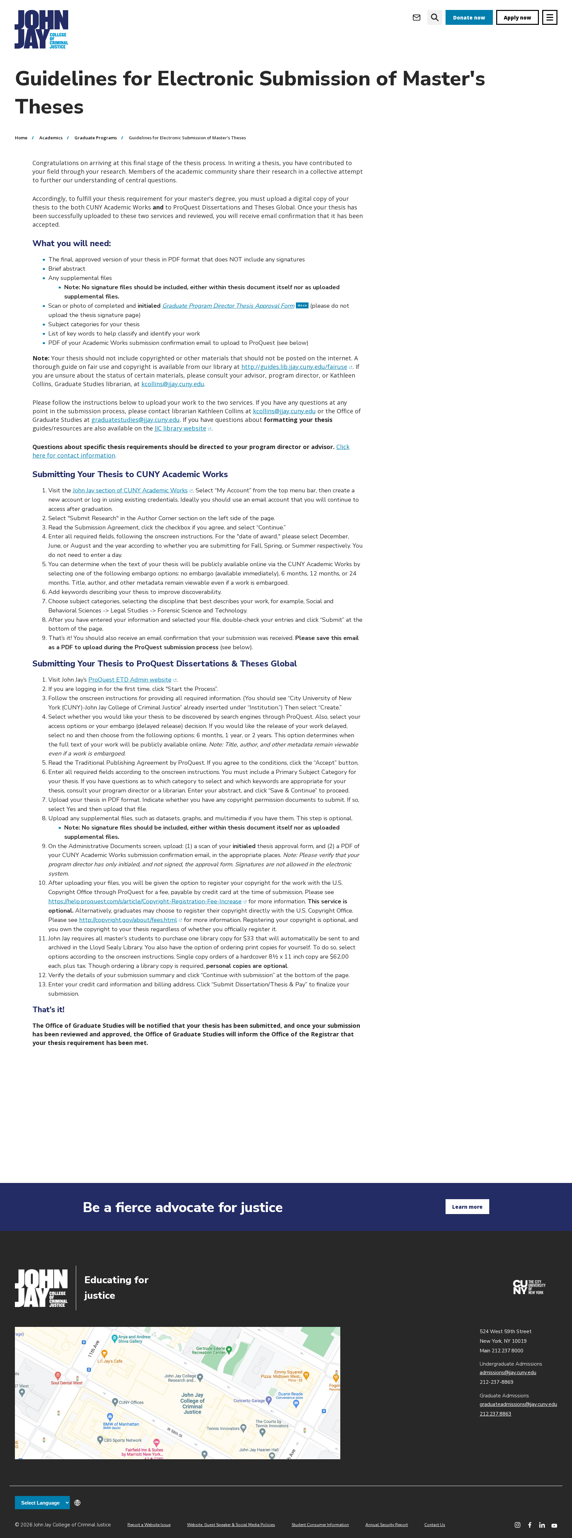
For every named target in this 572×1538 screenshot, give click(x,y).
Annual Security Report (386, 1524)
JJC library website (183, 428)
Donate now (469, 17)
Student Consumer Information (320, 1524)
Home (21, 138)
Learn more (467, 1206)
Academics (51, 138)
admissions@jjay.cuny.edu (508, 1372)
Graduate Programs (95, 138)
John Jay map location (177, 1393)
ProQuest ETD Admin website (132, 680)
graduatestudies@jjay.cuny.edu (135, 420)
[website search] (434, 17)
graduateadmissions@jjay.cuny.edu (518, 1404)
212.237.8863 (495, 1414)
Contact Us (434, 1524)
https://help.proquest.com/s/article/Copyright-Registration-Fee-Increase (147, 901)
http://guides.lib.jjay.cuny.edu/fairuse (297, 367)
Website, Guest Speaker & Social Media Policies (231, 1524)
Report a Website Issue (148, 1524)
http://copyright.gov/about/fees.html (130, 920)
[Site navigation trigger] (549, 17)
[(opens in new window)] (529, 1292)
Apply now (517, 17)
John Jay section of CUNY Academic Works (133, 490)
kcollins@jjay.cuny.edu (172, 384)
